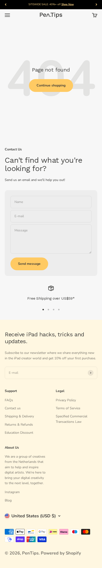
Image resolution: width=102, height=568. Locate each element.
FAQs (9, 400)
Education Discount (19, 432)
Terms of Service (68, 408)
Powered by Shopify (61, 553)
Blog (8, 500)
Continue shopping (51, 85)
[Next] (96, 4)
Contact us (13, 408)
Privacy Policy (66, 400)
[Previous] (5, 4)
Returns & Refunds (19, 424)
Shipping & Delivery (19, 416)
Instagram (12, 492)
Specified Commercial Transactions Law (71, 419)
